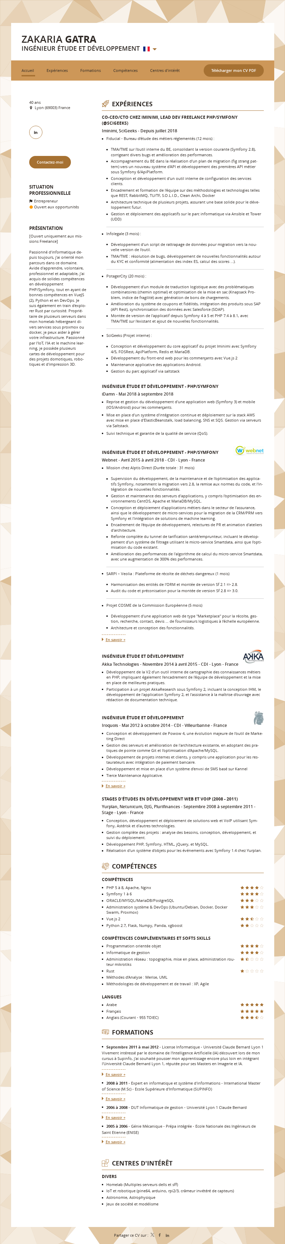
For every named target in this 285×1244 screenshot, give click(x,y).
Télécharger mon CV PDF (233, 70)
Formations (132, 1032)
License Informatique (181, 1047)
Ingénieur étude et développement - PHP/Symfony (160, 386)
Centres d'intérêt (142, 1163)
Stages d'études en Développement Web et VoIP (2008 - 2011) (170, 799)
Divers (109, 1176)
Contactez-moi (50, 162)
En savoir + (115, 639)
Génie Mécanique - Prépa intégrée (161, 1126)
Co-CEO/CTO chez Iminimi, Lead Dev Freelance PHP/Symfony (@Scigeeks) (169, 120)
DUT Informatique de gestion (157, 1107)
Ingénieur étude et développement (143, 656)
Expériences (132, 104)
